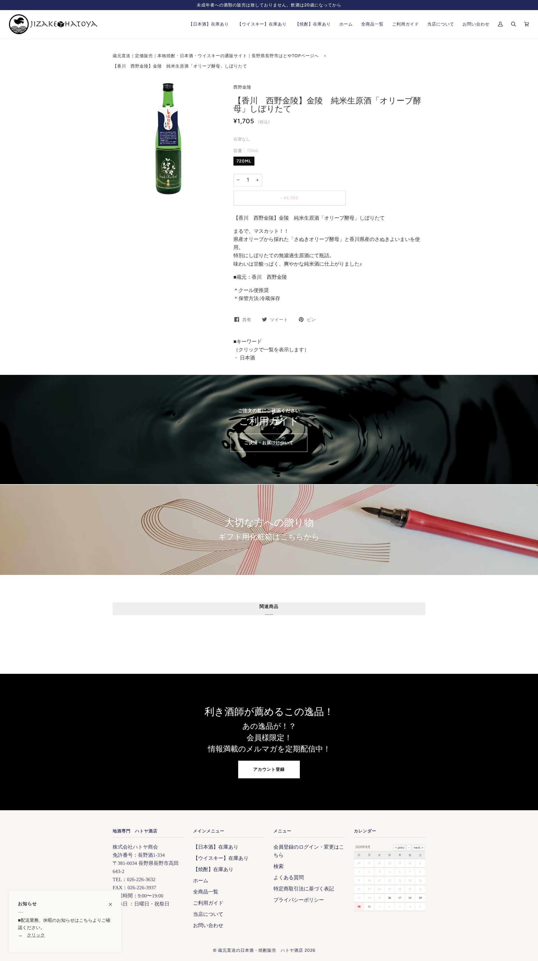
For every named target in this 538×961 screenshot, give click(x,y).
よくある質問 (288, 877)
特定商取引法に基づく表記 (303, 889)
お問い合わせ (208, 925)
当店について (208, 914)
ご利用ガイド (208, 903)
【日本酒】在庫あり (215, 847)
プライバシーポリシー (298, 900)
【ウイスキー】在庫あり (221, 858)
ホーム (200, 880)
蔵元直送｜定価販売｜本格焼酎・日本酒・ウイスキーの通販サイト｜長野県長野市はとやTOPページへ (216, 55)
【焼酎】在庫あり (213, 869)
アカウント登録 (269, 769)
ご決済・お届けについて (269, 442)
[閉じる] (113, 901)
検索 (278, 866)
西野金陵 (242, 87)
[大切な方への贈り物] (269, 530)
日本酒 (246, 358)
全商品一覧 (205, 892)
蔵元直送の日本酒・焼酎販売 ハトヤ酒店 (260, 950)
